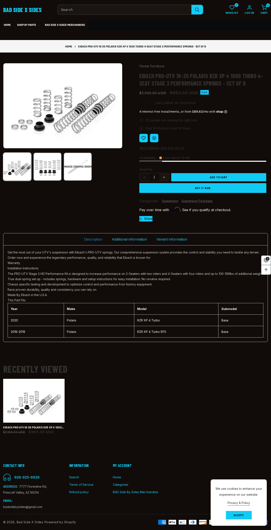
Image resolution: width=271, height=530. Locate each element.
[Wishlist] (143, 138)
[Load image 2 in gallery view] (47, 167)
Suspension (170, 201)
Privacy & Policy (239, 503)
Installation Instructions (23, 268)
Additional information (129, 239)
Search (74, 477)
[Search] (197, 9)
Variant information (171, 239)
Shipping (147, 103)
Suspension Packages (197, 201)
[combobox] (130, 9)
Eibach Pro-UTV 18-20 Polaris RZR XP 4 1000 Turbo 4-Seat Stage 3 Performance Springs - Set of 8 (34, 427)
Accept (239, 515)
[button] (261, 9)
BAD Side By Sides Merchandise (135, 492)
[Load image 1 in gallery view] (17, 167)
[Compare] (154, 138)
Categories (120, 484)
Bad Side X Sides (30, 522)
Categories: (149, 201)
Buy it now (203, 188)
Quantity (146, 169)
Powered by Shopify (60, 522)
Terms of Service (81, 484)
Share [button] (148, 219)
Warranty (14, 263)
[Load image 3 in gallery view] (78, 167)
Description (93, 239)
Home (68, 46)
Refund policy (79, 492)
